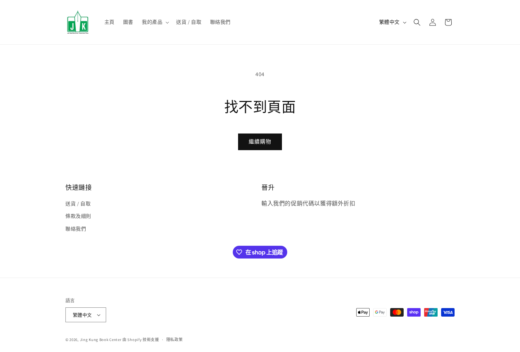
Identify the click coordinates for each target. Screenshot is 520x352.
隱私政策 (174, 339)
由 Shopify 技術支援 (140, 339)
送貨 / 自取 (78, 203)
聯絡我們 (75, 229)
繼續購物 (260, 141)
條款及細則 (78, 216)
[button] (155, 22)
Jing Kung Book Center (101, 339)
